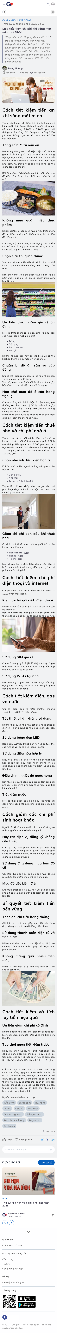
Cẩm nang (9, 20)
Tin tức (6, 1264)
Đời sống (25, 20)
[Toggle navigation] (3, 4)
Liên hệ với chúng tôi (13, 1282)
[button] (48, 4)
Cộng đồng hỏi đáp (12, 1268)
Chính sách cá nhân (12, 1245)
